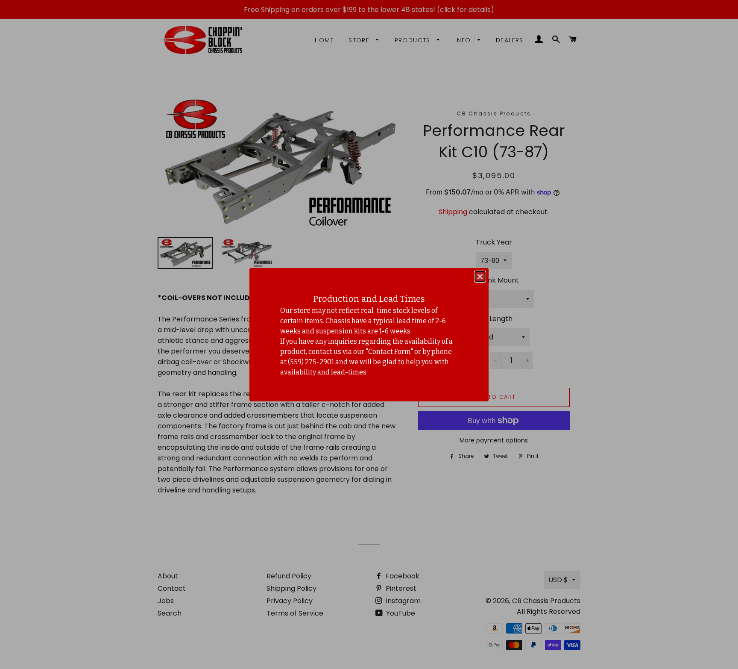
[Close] (480, 276)
